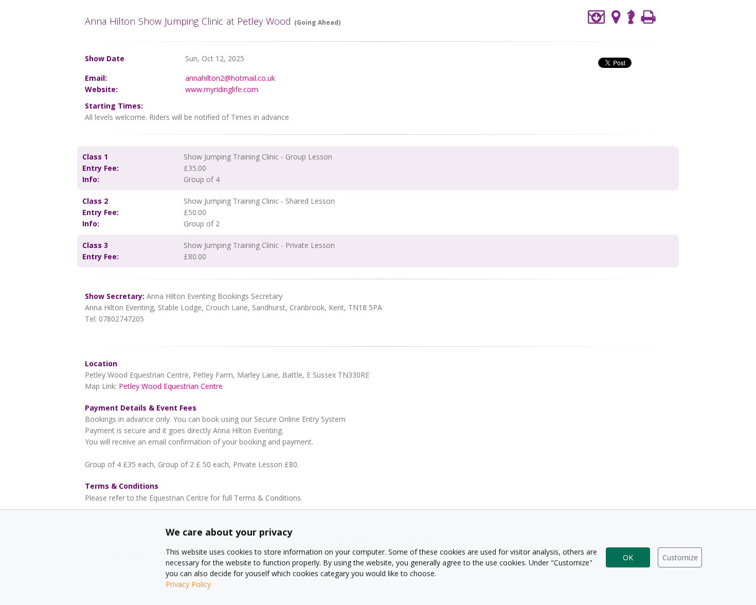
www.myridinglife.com (221, 89)
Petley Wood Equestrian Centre (171, 386)
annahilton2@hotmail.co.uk (230, 78)
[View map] (616, 16)
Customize (680, 557)
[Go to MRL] (631, 15)
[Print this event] (648, 16)
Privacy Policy (188, 584)
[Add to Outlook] (596, 16)
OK (628, 557)
